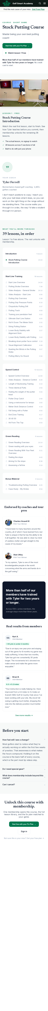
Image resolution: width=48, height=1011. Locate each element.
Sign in (24, 831)
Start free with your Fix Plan (17, 46)
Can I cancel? (24, 784)
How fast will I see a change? (24, 740)
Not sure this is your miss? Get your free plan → (24, 838)
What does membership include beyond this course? (24, 776)
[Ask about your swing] (40, 3)
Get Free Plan (38, 9)
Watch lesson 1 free (17, 53)
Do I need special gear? (24, 769)
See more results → (24, 715)
